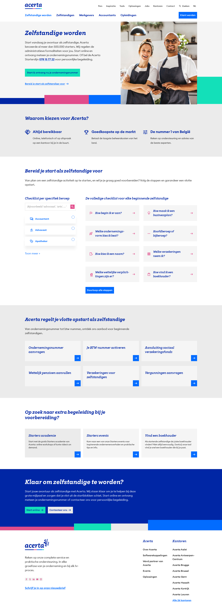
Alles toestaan (137, 330)
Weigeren (110, 330)
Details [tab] (111, 272)
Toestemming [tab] (80, 272)
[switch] (94, 318)
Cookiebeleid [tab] (141, 272)
